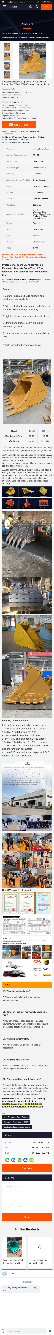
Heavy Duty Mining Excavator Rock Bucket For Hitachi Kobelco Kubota (39, 1262)
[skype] (13, 1160)
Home (4, 33)
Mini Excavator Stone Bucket (16, 1117)
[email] (25, 1160)
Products (14, 33)
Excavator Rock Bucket (30, 33)
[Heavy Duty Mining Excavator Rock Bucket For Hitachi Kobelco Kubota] (40, 1247)
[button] (7, 78)
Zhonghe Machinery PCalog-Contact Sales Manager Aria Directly (26, 281)
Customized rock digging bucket (17, 1127)
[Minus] (50, 1273)
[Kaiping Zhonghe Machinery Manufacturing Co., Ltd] (13, 7)
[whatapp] (19, 1160)
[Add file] (3, 1331)
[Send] (50, 1331)
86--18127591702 (44, 2)
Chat (46, 7)
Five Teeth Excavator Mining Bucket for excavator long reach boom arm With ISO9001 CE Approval (13, 1262)
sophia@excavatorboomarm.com (18, 2)
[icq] (31, 1160)
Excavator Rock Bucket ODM (16, 1122)
